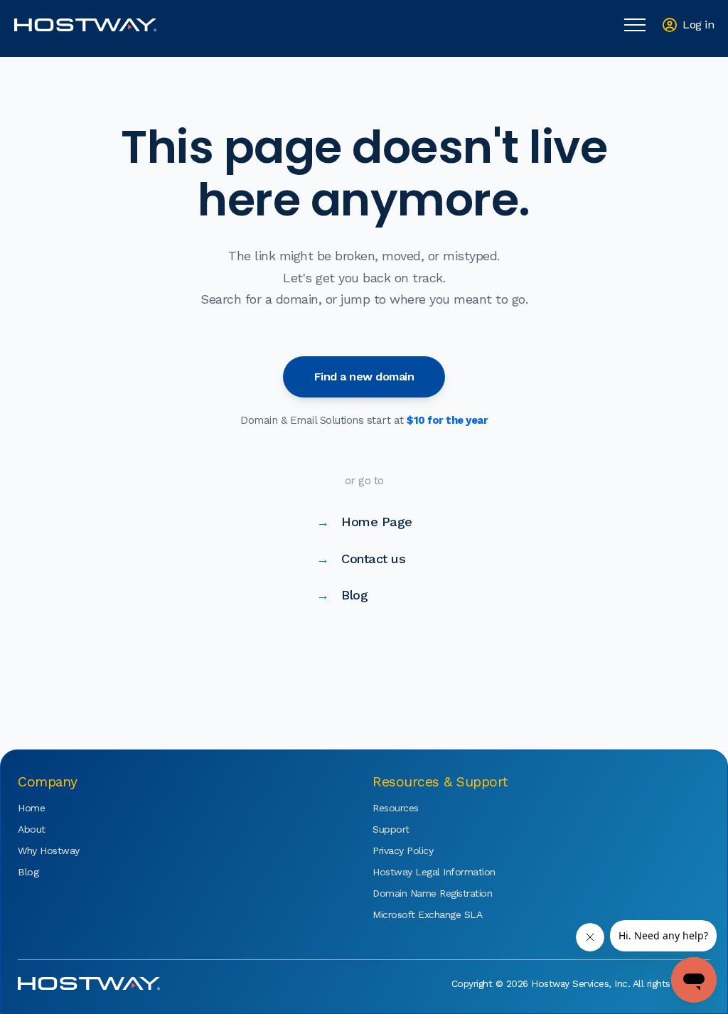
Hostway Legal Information (415, 871)
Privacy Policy (403, 850)
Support (391, 829)
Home (31, 807)
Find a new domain (364, 376)
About (32, 829)
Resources (396, 807)
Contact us (361, 558)
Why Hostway (49, 850)
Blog (342, 594)
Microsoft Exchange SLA (415, 914)
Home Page (364, 521)
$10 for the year (447, 420)
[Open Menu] (635, 25)
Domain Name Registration (415, 893)
